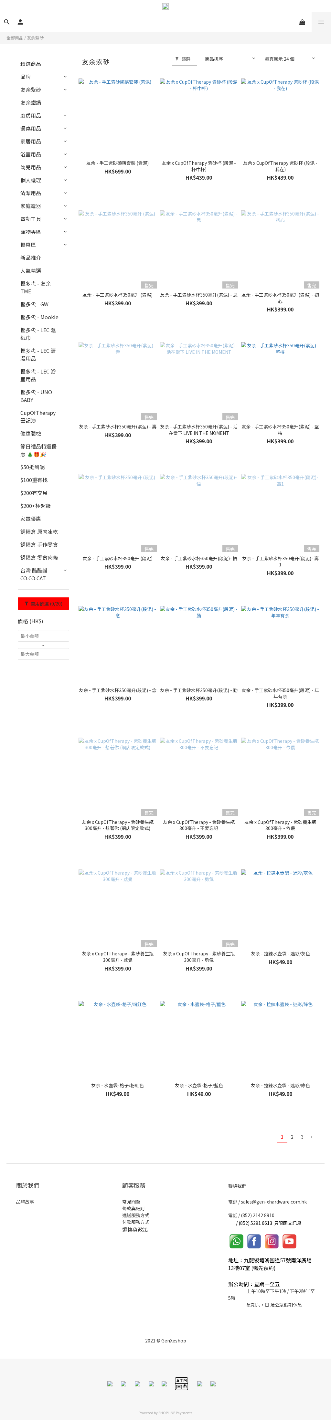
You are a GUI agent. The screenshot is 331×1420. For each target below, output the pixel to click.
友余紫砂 (35, 38)
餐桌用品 (30, 128)
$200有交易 (34, 493)
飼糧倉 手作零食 (39, 544)
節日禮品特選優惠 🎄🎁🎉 (38, 450)
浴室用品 (30, 154)
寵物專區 (30, 232)
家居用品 (30, 141)
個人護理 (30, 180)
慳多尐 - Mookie (39, 317)
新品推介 (30, 257)
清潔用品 (30, 193)
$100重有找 (34, 480)
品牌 (25, 76)
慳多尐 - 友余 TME (35, 287)
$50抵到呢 (32, 467)
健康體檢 (30, 433)
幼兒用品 (30, 167)
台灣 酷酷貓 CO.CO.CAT (34, 574)
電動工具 (30, 219)
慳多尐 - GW (34, 304)
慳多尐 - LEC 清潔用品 (38, 354)
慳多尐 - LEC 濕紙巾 (38, 334)
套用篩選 (46, 603)
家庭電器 (30, 206)
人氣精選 (30, 270)
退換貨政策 (135, 1229)
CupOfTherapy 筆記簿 (38, 416)
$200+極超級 (35, 506)
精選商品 (30, 64)
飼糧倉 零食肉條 (39, 557)
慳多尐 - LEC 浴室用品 (38, 375)
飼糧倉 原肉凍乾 (39, 531)
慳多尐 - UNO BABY (36, 396)
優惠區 (28, 244)
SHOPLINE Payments (175, 1412)
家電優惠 (30, 518)
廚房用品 (30, 115)
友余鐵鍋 (30, 102)
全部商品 (14, 38)
